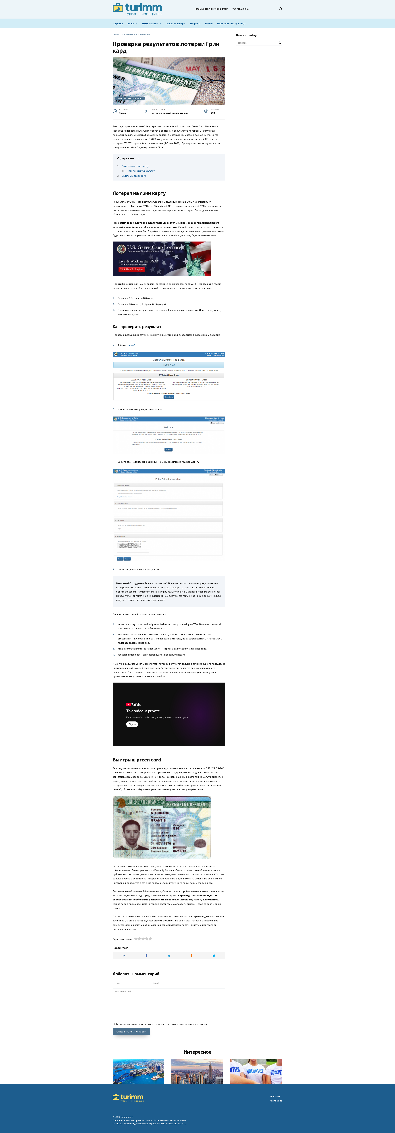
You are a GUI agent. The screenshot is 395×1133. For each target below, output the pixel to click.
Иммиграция (150, 23)
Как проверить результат (141, 170)
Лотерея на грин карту (135, 165)
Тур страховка (241, 9)
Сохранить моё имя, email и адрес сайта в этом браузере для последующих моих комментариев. (161, 1024)
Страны (118, 23)
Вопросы (195, 23)
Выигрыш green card (134, 175)
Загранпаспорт (175, 23)
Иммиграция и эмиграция (130, 98)
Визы (130, 23)
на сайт (132, 344)
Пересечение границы (231, 23)
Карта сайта (276, 1100)
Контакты (275, 1096)
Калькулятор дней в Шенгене (211, 9)
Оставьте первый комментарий (170, 112)
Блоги (209, 23)
